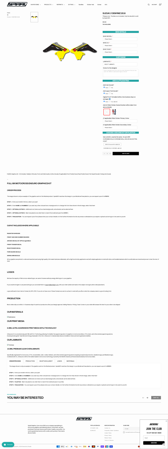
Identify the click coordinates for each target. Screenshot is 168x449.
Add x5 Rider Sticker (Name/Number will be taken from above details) (120, 106)
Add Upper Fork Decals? (110, 91)
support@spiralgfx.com (52, 284)
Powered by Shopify (26, 446)
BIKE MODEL (107, 36)
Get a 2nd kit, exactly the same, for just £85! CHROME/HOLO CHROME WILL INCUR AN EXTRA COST (120, 139)
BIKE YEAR (107, 49)
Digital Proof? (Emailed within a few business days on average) (119, 98)
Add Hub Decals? (108, 85)
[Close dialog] (166, 421)
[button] (154, 4)
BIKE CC (106, 43)
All (7, 15)
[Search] (149, 5)
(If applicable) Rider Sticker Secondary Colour (117, 124)
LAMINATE (106, 61)
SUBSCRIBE (154, 443)
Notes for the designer (110, 68)
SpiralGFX (15, 446)
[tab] (15, 361)
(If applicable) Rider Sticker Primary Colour (116, 118)
